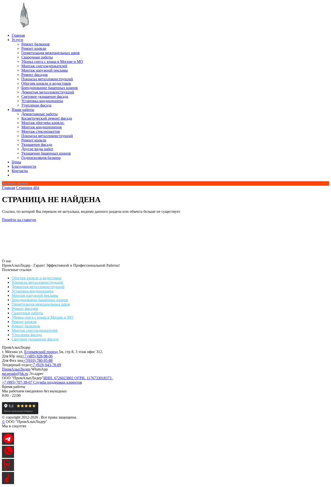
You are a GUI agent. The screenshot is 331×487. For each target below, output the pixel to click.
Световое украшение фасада (44, 96)
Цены (16, 162)
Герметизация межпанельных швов (50, 53)
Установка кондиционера (42, 101)
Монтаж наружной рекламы (44, 70)
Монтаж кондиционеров (41, 127)
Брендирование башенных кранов (49, 88)
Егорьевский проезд (41, 352)
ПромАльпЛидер (16, 369)
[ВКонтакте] (8, 470)
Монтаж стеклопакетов (40, 131)
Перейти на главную (19, 220)
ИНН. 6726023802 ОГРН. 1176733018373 (77, 378)
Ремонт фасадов (34, 75)
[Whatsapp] (8, 456)
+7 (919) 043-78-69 (46, 365)
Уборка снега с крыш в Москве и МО (52, 61)
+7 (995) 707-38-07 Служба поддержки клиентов (42, 382)
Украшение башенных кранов (46, 153)
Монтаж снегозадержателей (44, 66)
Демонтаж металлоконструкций (47, 92)
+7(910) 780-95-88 (38, 360)
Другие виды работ (37, 149)
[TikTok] (8, 483)
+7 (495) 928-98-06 (37, 356)
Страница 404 (27, 188)
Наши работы (23, 109)
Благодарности (24, 166)
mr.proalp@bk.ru (15, 373)
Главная (18, 35)
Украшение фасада (36, 144)
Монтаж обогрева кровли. (42, 123)
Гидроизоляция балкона (41, 158)
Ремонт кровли (33, 48)
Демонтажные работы (39, 114)
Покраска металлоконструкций (47, 79)
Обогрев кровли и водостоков (46, 83)
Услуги (17, 40)
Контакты (20, 171)
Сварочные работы (37, 57)
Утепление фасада (36, 105)
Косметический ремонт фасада (46, 118)
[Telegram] (8, 443)
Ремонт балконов (35, 44)
